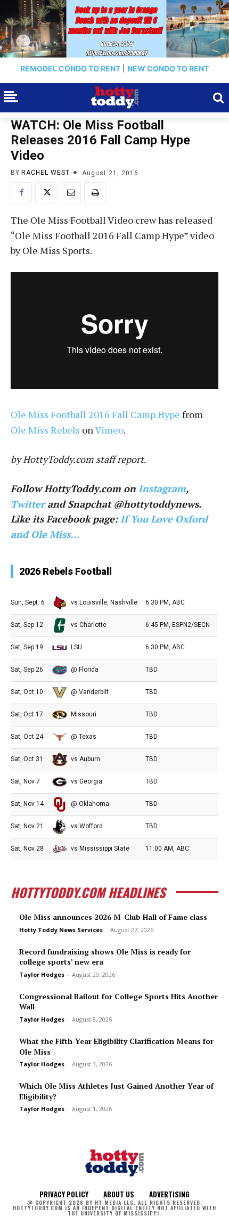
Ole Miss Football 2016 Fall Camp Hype (95, 414)
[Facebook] (21, 192)
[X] (45, 192)
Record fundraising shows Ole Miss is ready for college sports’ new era (105, 956)
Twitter (28, 503)
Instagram (162, 488)
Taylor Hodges (41, 974)
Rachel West (45, 172)
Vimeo (109, 429)
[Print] (94, 192)
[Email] (70, 192)
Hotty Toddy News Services (61, 930)
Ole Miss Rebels (45, 429)
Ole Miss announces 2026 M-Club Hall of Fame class (113, 917)
